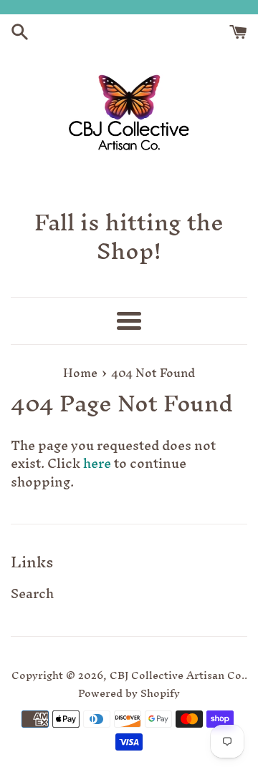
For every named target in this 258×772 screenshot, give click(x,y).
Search (32, 593)
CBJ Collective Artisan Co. (177, 675)
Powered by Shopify (129, 693)
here (97, 463)
